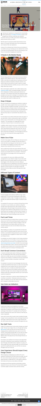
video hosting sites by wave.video (8, 243)
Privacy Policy (27, 400)
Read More (24, 404)
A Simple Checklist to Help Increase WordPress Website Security (22, 395)
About (12, 400)
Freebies (13, 2)
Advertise (19, 400)
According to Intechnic (16, 34)
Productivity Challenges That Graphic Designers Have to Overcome (6, 395)
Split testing (3, 329)
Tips (24, 2)
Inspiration (19, 2)
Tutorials (29, 2)
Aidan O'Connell (35, 30)
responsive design (5, 90)
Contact (15, 400)
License (23, 400)
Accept (19, 404)
